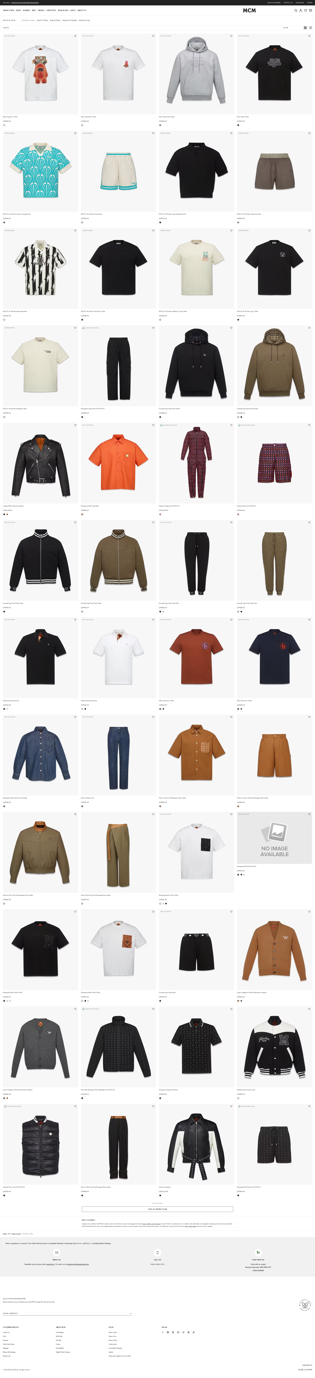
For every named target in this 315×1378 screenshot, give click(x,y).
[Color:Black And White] (4, 320)
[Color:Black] (238, 125)
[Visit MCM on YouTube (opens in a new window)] (178, 1332)
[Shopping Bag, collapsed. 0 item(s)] (310, 10)
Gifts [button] (72, 10)
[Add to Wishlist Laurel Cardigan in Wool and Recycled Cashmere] (309, 912)
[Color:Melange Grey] (160, 125)
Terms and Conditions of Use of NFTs (120, 1356)
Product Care (7, 1356)
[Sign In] (300, 10)
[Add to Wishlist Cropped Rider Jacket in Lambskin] (75, 425)
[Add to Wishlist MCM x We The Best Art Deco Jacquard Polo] (75, 133)
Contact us (288, 3)
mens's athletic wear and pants (151, 1224)
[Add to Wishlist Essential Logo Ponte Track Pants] (231, 522)
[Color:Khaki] (238, 417)
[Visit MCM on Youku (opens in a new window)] (188, 1332)
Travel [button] (41, 10)
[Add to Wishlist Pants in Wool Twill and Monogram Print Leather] (153, 814)
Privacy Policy (113, 1340)
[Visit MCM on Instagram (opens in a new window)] (168, 1332)
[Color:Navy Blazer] (163, 709)
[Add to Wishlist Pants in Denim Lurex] (153, 717)
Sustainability (60, 1348)
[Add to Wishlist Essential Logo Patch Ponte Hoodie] (231, 328)
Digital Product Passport (63, 1352)
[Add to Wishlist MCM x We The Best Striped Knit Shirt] (75, 231)
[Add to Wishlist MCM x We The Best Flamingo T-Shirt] (75, 328)
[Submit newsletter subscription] (131, 1314)
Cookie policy (113, 1344)
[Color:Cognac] (7, 514)
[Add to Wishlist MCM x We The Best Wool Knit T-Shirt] (153, 231)
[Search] (295, 10)
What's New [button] (8, 10)
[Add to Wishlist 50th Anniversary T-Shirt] (231, 620)
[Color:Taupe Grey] (238, 222)
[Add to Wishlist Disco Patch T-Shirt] (309, 36)
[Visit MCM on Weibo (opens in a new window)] (183, 1332)
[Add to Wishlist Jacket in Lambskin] (231, 1106)
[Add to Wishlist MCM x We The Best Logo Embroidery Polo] (231, 133)
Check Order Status (8, 1344)
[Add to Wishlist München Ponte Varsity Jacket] (309, 1009)
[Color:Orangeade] (82, 514)
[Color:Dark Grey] (241, 1001)
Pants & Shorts (55, 20)
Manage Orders (274, 3)
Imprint (111, 1352)
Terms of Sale (113, 1332)
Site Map (58, 1340)
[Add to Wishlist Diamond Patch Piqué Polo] (75, 620)
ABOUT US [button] (81, 10)
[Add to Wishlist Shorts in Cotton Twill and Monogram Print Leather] (309, 717)
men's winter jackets (191, 1226)
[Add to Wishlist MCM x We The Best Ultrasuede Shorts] (309, 133)
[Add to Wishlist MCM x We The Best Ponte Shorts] (153, 133)
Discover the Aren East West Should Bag (25, 3)
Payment (5, 1340)
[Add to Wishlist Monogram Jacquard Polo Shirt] (231, 1009)
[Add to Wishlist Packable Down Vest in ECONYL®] (75, 1106)
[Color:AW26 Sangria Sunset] (160, 514)
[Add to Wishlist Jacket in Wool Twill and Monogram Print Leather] (75, 814)
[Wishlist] (305, 10)
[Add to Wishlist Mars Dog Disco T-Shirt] (75, 36)
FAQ (4, 1336)
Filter (285, 28)
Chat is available (258, 1270)
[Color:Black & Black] (166, 903)
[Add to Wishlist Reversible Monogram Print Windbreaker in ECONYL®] (153, 1009)
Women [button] (26, 10)
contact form (50, 1264)
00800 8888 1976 (157, 1264)
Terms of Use (113, 1336)
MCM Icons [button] (63, 10)
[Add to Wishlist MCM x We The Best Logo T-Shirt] (309, 231)
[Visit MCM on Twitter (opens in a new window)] (173, 1332)
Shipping (5, 1348)
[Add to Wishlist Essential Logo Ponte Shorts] (231, 912)
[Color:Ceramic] (4, 222)
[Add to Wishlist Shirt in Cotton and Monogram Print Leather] (231, 717)
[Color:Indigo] (4, 806)
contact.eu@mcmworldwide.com (78, 1264)
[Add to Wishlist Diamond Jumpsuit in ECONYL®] (231, 425)
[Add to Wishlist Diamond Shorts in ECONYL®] (309, 425)
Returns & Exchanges (9, 1352)
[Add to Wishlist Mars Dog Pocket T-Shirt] (153, 36)
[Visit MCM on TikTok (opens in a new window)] (194, 1332)
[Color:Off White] (82, 222)
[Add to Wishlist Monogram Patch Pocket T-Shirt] (231, 814)
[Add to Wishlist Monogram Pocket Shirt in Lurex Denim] (75, 717)
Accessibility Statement (115, 1348)
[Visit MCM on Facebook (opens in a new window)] (163, 1332)
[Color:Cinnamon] (160, 709)
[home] (249, 12)
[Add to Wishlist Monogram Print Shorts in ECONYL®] (309, 1106)
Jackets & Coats (84, 20)
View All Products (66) (157, 1209)
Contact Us (6, 1332)
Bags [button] (18, 10)
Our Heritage (59, 1332)
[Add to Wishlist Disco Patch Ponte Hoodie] (231, 36)
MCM (5, 1234)
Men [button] (34, 10)
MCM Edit (59, 1336)
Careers (58, 1344)
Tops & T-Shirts (42, 20)
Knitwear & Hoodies (70, 20)
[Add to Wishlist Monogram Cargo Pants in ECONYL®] (153, 328)
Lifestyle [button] (51, 10)
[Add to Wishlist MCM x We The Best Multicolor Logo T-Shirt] (231, 231)
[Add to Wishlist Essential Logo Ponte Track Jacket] (75, 522)
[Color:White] (4, 125)
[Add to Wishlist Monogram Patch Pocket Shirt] (153, 425)
